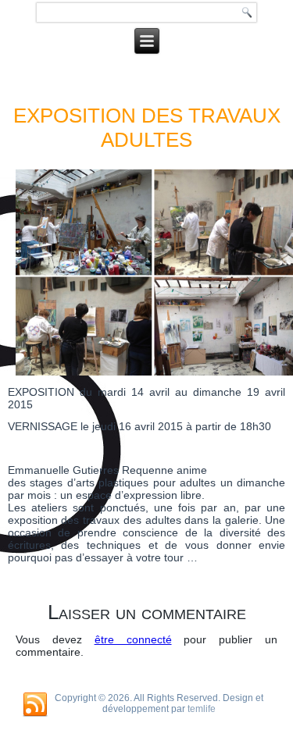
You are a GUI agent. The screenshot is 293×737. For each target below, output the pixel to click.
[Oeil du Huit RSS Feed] (35, 704)
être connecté (133, 639)
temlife (202, 708)
